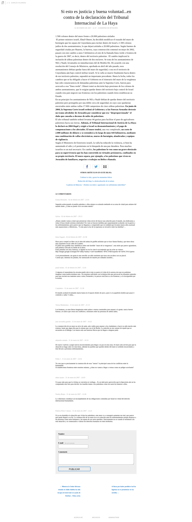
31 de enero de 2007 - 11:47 (85, 28)
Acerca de (78, 517)
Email (104, 166)
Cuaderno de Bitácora (108, 28)
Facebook (87, 166)
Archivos (96, 517)
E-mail (66, 443)
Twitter (96, 166)
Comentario (62, 452)
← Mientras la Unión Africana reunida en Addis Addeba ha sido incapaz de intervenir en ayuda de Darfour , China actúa (69, 491)
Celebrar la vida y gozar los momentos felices (96, 177)
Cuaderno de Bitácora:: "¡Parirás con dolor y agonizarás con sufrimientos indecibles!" (96, 185)
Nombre (61, 434)
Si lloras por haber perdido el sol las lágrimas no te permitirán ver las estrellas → (124, 490)
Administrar (113, 517)
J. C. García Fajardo (16, 3)
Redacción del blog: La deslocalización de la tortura (96, 181)
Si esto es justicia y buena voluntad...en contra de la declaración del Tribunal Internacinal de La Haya (96, 17)
